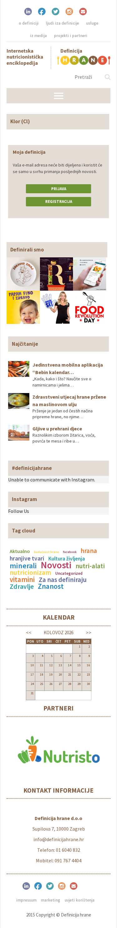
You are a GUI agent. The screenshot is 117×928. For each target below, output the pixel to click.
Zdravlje (22, 586)
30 (88, 684)
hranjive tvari (27, 558)
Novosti (56, 565)
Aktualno (20, 551)
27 (60, 684)
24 (32, 684)
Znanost (51, 586)
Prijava (58, 188)
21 (69, 675)
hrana (88, 551)
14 (69, 665)
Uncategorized (68, 573)
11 (41, 665)
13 (60, 665)
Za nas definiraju (63, 579)
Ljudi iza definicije (62, 23)
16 (88, 665)
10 (32, 665)
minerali (23, 565)
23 (88, 675)
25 (41, 684)
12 (50, 665)
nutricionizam (30, 572)
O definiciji (29, 23)
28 (69, 684)
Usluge (92, 23)
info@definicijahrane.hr (58, 839)
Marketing (50, 900)
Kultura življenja (66, 558)
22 (78, 675)
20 (60, 675)
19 (50, 675)
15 (78, 665)
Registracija (58, 201)
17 (32, 675)
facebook (69, 552)
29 (78, 684)
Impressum (26, 900)
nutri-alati (90, 566)
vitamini (22, 579)
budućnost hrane (46, 552)
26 (50, 684)
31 (32, 693)
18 (41, 675)
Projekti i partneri (70, 35)
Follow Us (18, 511)
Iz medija (38, 35)
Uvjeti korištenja (80, 900)
